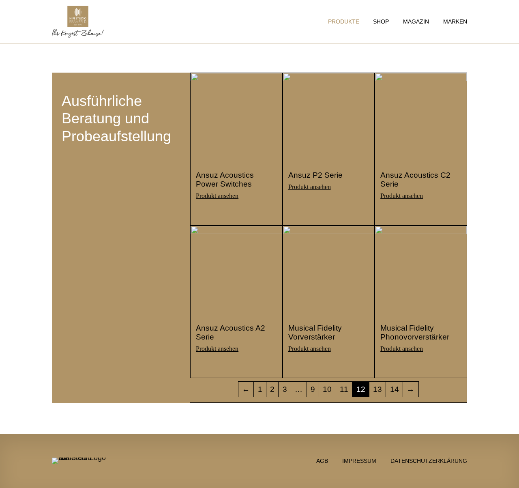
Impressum (359, 461)
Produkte (343, 22)
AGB (322, 461)
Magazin (416, 22)
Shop (381, 22)
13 (377, 389)
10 (327, 389)
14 (394, 389)
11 (344, 389)
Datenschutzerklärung (428, 461)
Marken (455, 22)
